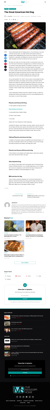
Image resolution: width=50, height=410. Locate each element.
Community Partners (28, 400)
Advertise (19, 400)
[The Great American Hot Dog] (25, 35)
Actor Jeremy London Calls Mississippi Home (21, 328)
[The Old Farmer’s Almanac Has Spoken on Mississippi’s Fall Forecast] (7, 317)
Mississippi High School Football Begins (20, 346)
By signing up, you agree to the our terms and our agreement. (25, 375)
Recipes (6, 8)
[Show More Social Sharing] (18, 19)
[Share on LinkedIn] (15, 19)
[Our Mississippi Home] (25, 2)
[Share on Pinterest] (13, 19)
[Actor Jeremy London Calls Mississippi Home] (7, 330)
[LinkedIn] (5, 61)
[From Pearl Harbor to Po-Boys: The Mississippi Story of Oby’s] (14, 226)
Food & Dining (13, 8)
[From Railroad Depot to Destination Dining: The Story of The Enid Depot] (36, 226)
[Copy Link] (5, 70)
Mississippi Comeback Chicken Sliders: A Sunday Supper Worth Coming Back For (14, 255)
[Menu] (5, 2)
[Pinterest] (5, 64)
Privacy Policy (32, 375)
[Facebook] (5, 55)
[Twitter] (5, 58)
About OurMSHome (10, 400)
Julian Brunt (10, 16)
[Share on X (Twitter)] (11, 19)
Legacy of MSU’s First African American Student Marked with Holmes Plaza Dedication (27, 353)
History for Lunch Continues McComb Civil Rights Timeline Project (26, 339)
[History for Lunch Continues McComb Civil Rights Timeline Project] (7, 341)
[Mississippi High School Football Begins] (7, 347)
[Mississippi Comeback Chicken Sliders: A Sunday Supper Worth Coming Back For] (14, 245)
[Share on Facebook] (9, 19)
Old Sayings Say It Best (16, 322)
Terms (28, 402)
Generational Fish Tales (17, 195)
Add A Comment (25, 262)
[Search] (45, 2)
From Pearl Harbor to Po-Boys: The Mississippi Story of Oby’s (12, 235)
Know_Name (33, 405)
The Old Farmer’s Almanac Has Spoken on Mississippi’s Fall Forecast (27, 315)
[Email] (5, 67)
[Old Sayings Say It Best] (7, 324)
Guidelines (22, 402)
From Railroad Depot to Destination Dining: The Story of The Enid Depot (34, 235)
